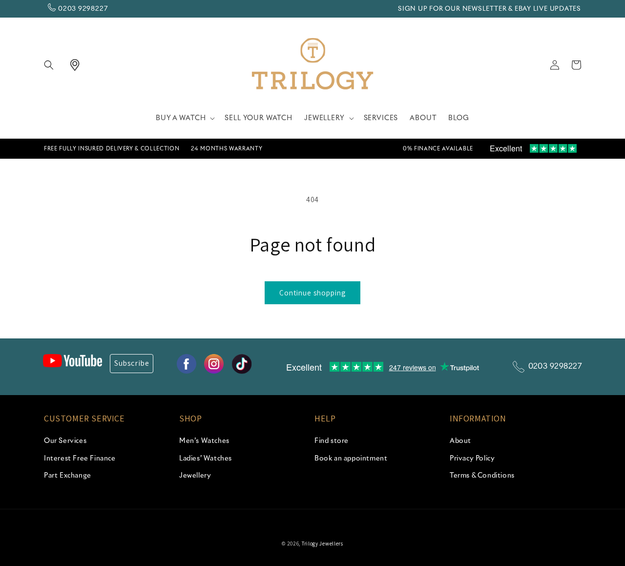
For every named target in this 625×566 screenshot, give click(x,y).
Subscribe (131, 363)
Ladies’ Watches (205, 458)
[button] (54, 65)
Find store (331, 441)
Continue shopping (312, 292)
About (460, 441)
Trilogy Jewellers (322, 543)
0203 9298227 (82, 9)
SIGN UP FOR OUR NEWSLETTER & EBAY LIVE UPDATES (489, 9)
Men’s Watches (204, 441)
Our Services (65, 441)
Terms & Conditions (482, 475)
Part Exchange (67, 475)
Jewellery (195, 475)
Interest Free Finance (80, 458)
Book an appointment (350, 458)
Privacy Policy (472, 458)
